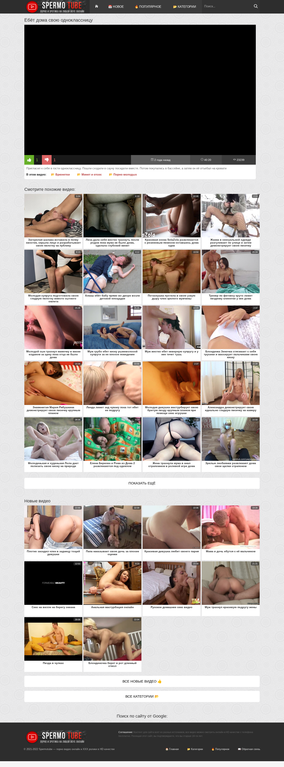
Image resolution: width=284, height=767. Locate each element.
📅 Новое (116, 6)
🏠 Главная (172, 749)
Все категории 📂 (142, 696)
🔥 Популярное (148, 6)
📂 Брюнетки (60, 174)
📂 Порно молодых (123, 174)
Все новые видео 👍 (142, 681)
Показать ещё (142, 483)
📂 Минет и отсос (89, 174)
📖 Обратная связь (249, 749)
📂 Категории (184, 6)
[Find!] (256, 7)
